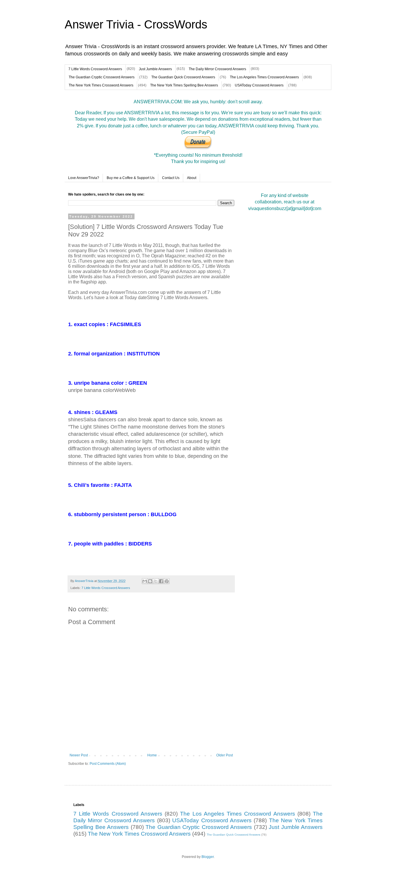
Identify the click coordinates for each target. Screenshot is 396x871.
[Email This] (145, 581)
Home (152, 755)
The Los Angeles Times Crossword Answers (264, 77)
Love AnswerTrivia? (83, 178)
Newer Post (79, 755)
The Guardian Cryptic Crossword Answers (102, 77)
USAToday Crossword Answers (259, 85)
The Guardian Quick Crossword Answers (183, 77)
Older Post (224, 755)
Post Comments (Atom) (108, 764)
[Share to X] (156, 581)
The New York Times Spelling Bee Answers (184, 85)
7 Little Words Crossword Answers (95, 69)
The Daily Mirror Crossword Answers (217, 69)
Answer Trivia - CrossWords (136, 24)
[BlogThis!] (150, 581)
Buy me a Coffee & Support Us (131, 178)
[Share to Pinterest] (167, 581)
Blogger (207, 857)
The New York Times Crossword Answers (101, 85)
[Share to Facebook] (161, 581)
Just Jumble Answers (155, 69)
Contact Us (170, 178)
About (191, 178)
